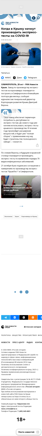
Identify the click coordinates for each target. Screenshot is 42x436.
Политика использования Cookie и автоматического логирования (15, 366)
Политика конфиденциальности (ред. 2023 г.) (19, 369)
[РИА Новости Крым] (9, 23)
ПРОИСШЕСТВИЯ (30, 335)
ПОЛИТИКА (6, 335)
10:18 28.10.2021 (6, 40)
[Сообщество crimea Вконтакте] (14, 317)
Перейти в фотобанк (28, 67)
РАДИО (30, 342)
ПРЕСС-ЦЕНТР (18, 342)
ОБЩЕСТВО (16, 335)
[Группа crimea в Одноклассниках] (32, 317)
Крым (17, 216)
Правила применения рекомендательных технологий (18, 373)
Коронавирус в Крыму (29, 216)
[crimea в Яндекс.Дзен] (23, 317)
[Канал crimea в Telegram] (5, 317)
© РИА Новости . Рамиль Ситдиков (11, 67)
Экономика (8, 216)
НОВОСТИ (5, 342)
